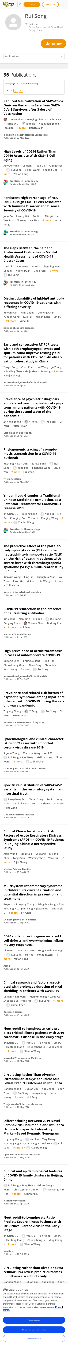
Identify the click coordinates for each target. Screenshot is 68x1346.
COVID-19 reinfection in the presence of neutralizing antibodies (32, 611)
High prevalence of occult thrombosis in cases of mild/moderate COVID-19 (32, 653)
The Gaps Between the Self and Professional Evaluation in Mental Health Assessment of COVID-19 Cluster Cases (30, 254)
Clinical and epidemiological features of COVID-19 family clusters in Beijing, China (33, 1175)
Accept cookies (34, 1320)
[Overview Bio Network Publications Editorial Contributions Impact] (34, 56)
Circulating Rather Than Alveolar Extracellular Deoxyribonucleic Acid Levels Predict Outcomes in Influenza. (33, 1079)
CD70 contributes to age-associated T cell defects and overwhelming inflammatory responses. (33, 940)
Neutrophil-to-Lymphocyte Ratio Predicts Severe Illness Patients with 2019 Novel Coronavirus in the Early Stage (32, 1223)
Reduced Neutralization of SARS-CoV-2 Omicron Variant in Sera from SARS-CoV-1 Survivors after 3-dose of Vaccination (33, 107)
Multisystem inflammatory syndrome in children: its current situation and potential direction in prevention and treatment (33, 892)
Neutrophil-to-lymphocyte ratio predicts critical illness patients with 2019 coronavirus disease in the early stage (33, 1032)
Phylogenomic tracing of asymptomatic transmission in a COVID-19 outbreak (30, 453)
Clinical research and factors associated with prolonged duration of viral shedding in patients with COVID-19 (32, 986)
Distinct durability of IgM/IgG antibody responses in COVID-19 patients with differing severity (33, 302)
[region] (34, 1314)
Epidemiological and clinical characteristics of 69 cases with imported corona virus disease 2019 (34, 743)
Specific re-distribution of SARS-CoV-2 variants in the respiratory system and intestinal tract (33, 789)
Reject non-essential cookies (34, 1330)
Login (32, 4)
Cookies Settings (34, 1338)
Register (50, 4)
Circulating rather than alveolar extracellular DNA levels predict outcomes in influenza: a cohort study (33, 1272)
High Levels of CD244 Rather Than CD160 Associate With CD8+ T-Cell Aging (29, 155)
